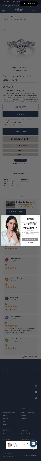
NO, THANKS (30, 242)
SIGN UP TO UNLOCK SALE (30, 239)
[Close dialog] (38, 216)
